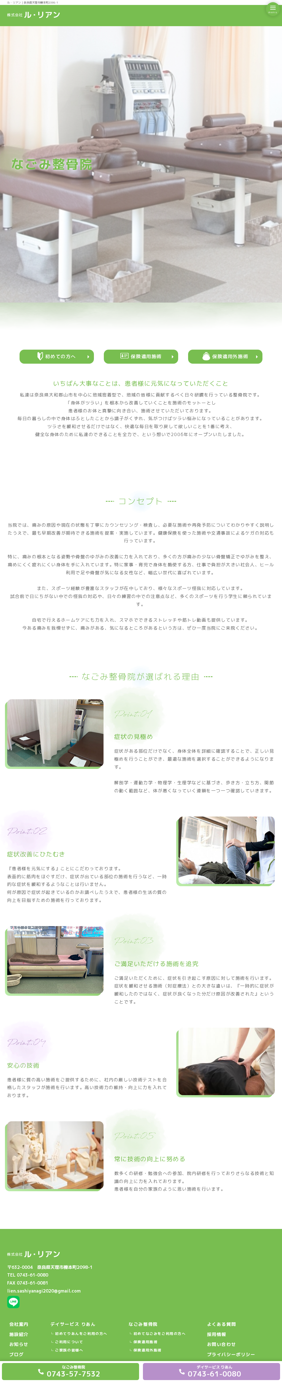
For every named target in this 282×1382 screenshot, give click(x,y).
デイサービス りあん (73, 1324)
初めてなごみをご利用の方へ (160, 1333)
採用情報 (216, 1334)
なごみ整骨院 (143, 1324)
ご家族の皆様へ (69, 1350)
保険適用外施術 (148, 1350)
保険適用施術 (146, 1341)
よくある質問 (221, 1324)
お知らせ (19, 1344)
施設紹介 (19, 1334)
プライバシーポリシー (231, 1354)
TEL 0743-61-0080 (27, 1275)
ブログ (16, 1354)
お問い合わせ (221, 1344)
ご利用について (69, 1341)
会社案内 (19, 1324)
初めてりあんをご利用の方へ (81, 1333)
